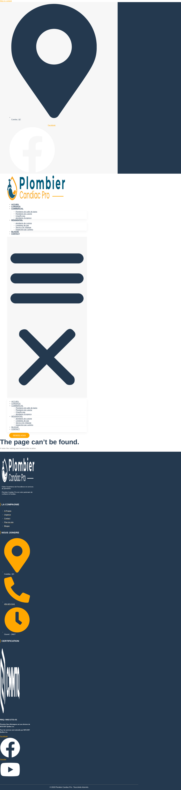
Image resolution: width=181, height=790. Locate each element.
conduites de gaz (22, 225)
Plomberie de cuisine (24, 214)
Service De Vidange (23, 227)
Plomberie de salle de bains (26, 212)
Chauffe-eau (20, 216)
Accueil (15, 204)
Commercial (17, 209)
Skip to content (6, 1)
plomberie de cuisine (24, 223)
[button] (47, 317)
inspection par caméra (24, 230)
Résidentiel (17, 220)
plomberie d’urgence (23, 218)
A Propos (15, 207)
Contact (15, 234)
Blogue (15, 232)
